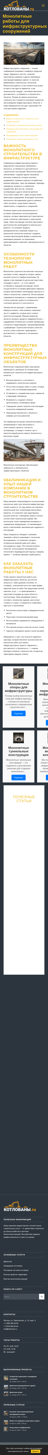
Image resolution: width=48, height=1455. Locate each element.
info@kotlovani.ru (19, 1163)
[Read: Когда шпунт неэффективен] (6, 1429)
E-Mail (9, 1013)
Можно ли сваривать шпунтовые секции (24, 1421)
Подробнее (18, 713)
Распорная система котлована (16, 1270)
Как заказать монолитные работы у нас (22, 139)
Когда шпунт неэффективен (20, 1427)
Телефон (11, 1025)
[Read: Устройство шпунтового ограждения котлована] (6, 1378)
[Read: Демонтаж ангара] (6, 1393)
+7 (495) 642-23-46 (18, 1166)
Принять (35, 1451)
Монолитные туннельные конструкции (18, 751)
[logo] (20, 5)
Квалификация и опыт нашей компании (22, 135)
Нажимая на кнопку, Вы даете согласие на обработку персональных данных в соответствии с (22, 1069)
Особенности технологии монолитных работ (24, 125)
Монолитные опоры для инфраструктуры (18, 687)
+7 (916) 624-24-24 (11, 1326)
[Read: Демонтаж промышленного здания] (6, 1387)
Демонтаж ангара (16, 1392)
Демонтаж (8, 1261)
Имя (9, 1001)
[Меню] (43, 5)
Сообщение (12, 1037)
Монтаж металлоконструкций (15, 1279)
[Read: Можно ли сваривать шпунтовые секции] (6, 1422)
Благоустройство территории (15, 1274)
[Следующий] (37, 867)
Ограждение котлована (13, 1265)
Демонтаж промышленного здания (22, 1386)
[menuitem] (43, 5)
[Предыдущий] (11, 867)
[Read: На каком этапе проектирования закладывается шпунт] (6, 1413)
